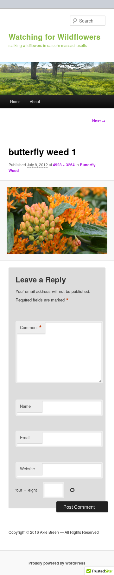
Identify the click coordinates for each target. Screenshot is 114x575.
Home (15, 101)
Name (25, 406)
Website (27, 469)
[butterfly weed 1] (57, 220)
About (35, 101)
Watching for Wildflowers (54, 36)
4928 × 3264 (64, 165)
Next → (98, 120)
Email (25, 437)
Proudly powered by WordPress (57, 563)
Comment (31, 327)
